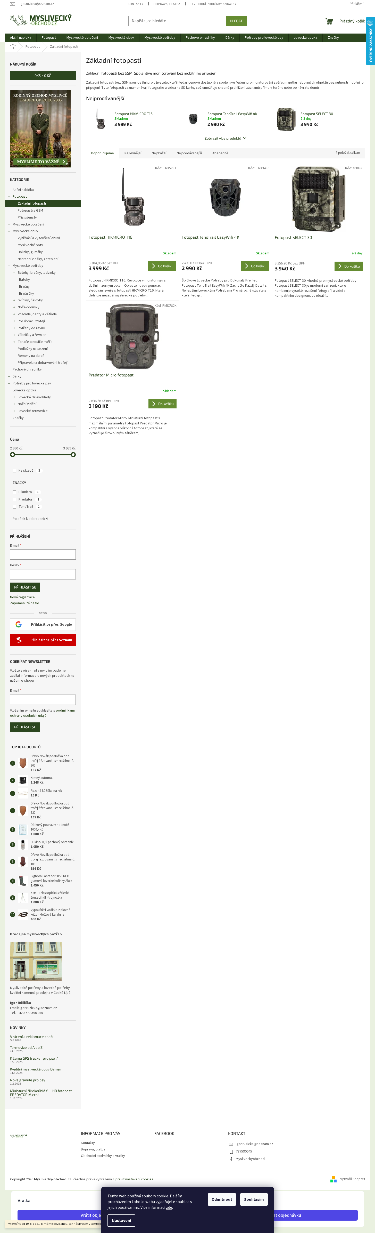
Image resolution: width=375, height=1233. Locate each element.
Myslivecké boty (30, 245)
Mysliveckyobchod (250, 1159)
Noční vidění (27, 404)
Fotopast (20, 196)
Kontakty (135, 4)
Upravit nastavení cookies (133, 1179)
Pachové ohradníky (27, 369)
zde (169, 1207)
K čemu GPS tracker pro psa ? (34, 1058)
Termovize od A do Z (26, 1047)
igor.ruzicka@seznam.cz (254, 1144)
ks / (43, 75)
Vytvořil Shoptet (352, 1179)
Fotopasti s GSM (30, 210)
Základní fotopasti (32, 203)
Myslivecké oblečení (28, 224)
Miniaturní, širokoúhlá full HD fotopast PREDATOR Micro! (41, 1093)
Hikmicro (29, 492)
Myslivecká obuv (25, 231)
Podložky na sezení (33, 348)
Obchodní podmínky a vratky (213, 4)
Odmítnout (222, 1199)
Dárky (17, 376)
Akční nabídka (23, 189)
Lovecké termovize (33, 411)
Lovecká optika (24, 390)
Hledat (236, 21)
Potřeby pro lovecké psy (32, 383)
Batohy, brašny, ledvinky (37, 272)
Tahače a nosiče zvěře (35, 341)
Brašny (24, 286)
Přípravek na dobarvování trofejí (43, 362)
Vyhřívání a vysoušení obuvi (39, 238)
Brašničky (26, 293)
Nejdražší (159, 153)
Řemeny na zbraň (31, 355)
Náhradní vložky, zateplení (38, 259)
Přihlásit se (25, 587)
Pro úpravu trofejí (31, 321)
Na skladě (29, 470)
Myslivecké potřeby (28, 265)
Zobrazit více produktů (223, 138)
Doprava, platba (167, 4)
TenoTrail (29, 506)
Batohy (24, 279)
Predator (29, 499)
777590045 (244, 1151)
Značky (18, 418)
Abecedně (220, 153)
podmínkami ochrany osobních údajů (42, 713)
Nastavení (121, 1220)
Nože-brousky (28, 307)
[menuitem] (20, 38)
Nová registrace (22, 597)
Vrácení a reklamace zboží (31, 1036)
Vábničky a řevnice (32, 334)
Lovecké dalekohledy (34, 397)
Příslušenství (28, 217)
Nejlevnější (132, 153)
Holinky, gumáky (30, 252)
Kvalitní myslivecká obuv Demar (35, 1069)
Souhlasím (254, 1199)
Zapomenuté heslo (24, 603)
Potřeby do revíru (31, 328)
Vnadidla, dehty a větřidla (37, 314)
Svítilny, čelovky (30, 300)
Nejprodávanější (189, 153)
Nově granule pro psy (27, 1080)
